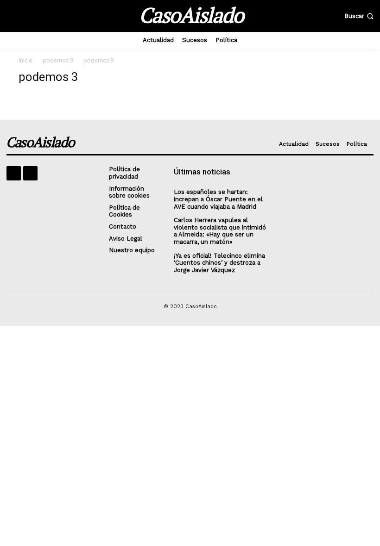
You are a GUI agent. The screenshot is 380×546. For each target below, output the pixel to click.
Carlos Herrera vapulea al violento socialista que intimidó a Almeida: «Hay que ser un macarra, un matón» (220, 231)
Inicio (25, 60)
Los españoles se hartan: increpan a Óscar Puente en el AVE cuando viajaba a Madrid (218, 199)
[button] (359, 16)
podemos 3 (58, 60)
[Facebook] (13, 173)
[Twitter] (30, 173)
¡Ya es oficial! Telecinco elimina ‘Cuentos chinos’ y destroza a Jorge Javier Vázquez (219, 262)
